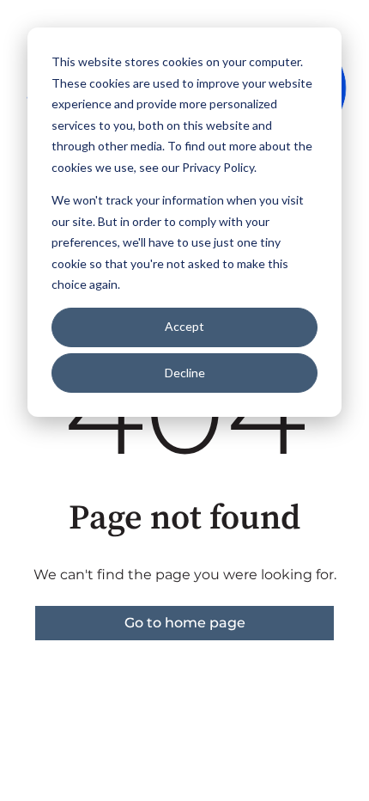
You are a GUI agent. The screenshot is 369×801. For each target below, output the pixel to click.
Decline (185, 372)
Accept (184, 326)
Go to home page (184, 623)
